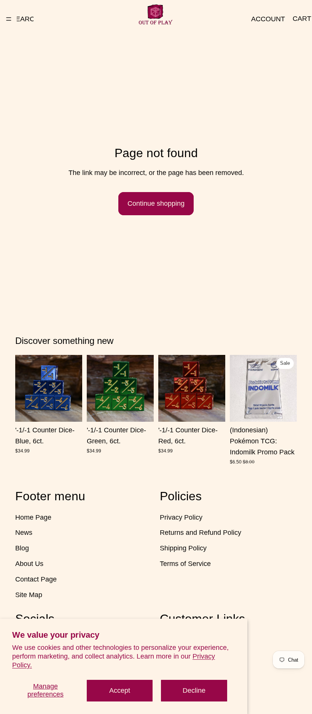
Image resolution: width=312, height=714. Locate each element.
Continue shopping (156, 203)
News (23, 532)
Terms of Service (185, 563)
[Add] (70, 410)
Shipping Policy (183, 548)
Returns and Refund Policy (200, 532)
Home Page (33, 517)
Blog (22, 548)
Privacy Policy (181, 517)
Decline (194, 690)
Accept (119, 690)
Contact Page (36, 579)
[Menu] (9, 19)
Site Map (28, 594)
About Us (29, 563)
